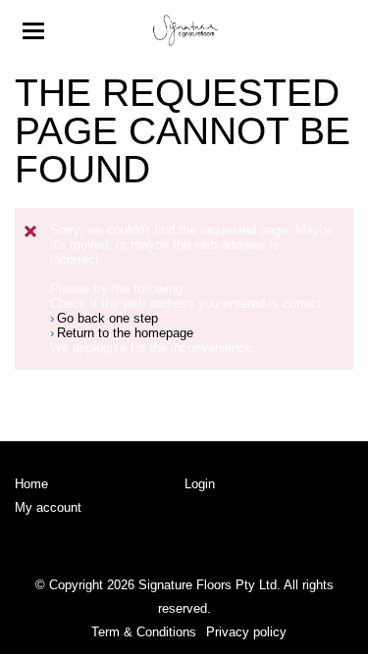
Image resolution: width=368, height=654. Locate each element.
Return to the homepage (125, 333)
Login (199, 484)
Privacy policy (246, 632)
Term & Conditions (143, 632)
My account (48, 507)
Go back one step (107, 318)
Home (31, 484)
